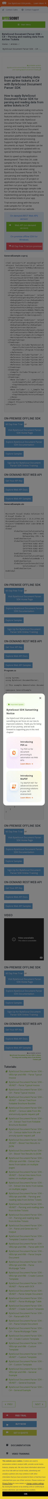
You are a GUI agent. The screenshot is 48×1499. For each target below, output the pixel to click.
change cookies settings (35, 1483)
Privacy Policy (7, 1483)
